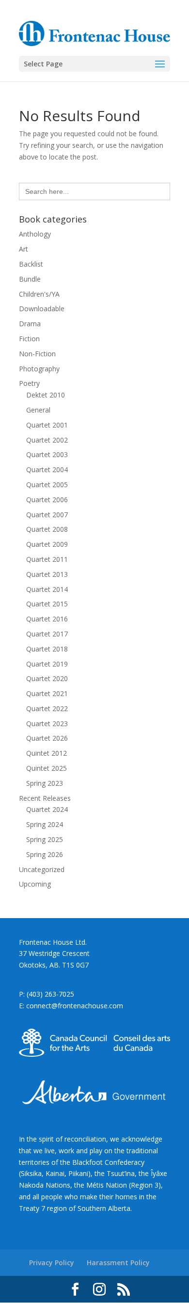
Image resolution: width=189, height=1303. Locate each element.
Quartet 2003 (47, 454)
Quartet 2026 (47, 738)
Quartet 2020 (47, 678)
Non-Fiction (37, 353)
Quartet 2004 (47, 469)
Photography (39, 368)
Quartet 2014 (47, 589)
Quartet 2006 (47, 499)
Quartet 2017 (47, 633)
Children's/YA (39, 294)
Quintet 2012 (46, 753)
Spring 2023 (44, 783)
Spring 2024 (44, 824)
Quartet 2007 (47, 514)
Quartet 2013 (47, 574)
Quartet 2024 (47, 809)
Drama (30, 323)
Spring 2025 (44, 839)
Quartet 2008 (47, 529)
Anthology (35, 233)
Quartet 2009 (47, 544)
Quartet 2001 (47, 424)
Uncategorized (41, 869)
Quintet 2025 (46, 768)
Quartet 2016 (47, 618)
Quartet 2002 (47, 440)
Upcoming (35, 884)
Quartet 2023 (47, 723)
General (38, 409)
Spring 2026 (44, 854)
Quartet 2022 (47, 708)
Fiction (29, 338)
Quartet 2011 (47, 559)
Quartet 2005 (47, 484)
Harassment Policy (118, 1262)
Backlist (31, 264)
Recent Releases (45, 798)
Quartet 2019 (47, 663)
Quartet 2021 (47, 693)
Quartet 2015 (47, 603)
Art (23, 249)
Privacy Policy (51, 1262)
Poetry (29, 383)
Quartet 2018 (47, 648)
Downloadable (41, 308)
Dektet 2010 (45, 394)
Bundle (30, 279)
